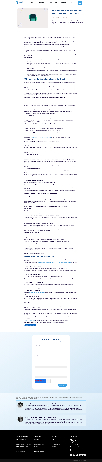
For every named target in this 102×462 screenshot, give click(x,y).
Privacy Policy (34, 460)
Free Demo (80, 3)
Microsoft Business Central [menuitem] (39, 451)
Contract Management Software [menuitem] (22, 439)
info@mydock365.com (76, 446)
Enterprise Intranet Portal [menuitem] (20, 451)
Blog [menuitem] (53, 439)
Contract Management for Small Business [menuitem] (23, 444)
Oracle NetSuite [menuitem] (37, 449)
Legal (28, 460)
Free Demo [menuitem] (54, 446)
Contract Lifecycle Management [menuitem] (22, 441)
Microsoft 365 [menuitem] (36, 441)
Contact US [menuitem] (54, 449)
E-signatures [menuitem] (36, 439)
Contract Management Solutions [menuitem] (22, 446)
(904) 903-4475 (75, 444)
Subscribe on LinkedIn (30, 325)
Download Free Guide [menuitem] (56, 444)
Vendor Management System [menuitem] (21, 449)
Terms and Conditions (20, 460)
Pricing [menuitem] (53, 441)
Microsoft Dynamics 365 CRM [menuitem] (39, 444)
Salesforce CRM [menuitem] (37, 446)
